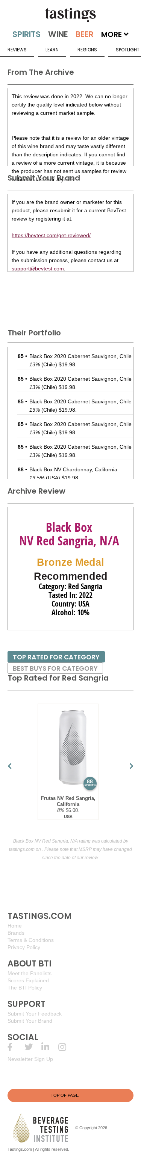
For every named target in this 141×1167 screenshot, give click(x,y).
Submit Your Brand (30, 1021)
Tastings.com (20, 1149)
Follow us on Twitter (32, 1047)
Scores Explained (28, 980)
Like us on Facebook (16, 1047)
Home (15, 926)
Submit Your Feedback (35, 1014)
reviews (17, 49)
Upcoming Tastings (66, 1047)
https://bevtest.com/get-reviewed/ (51, 235)
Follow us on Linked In (49, 1047)
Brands (16, 933)
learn (52, 49)
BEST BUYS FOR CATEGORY (55, 668)
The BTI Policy (25, 988)
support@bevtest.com (38, 269)
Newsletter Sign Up (30, 1059)
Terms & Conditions (31, 940)
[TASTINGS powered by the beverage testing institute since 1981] (70, 15)
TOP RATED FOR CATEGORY (56, 657)
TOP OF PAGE (65, 1095)
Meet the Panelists (30, 973)
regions (87, 49)
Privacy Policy (24, 947)
